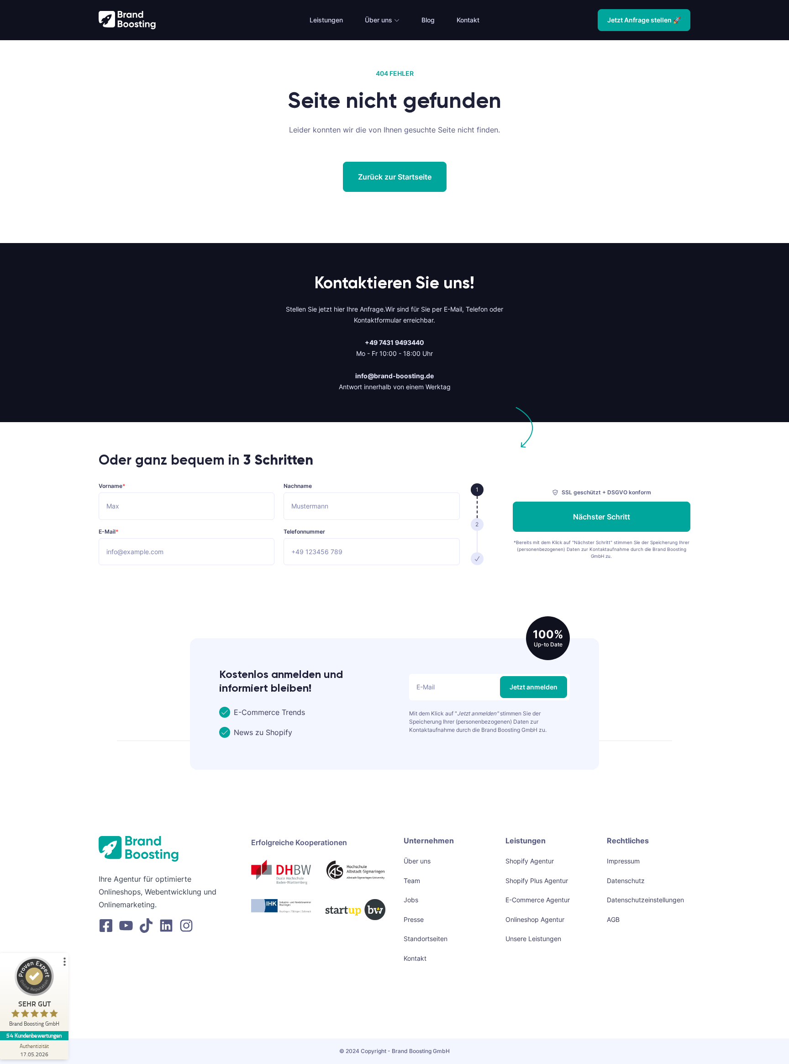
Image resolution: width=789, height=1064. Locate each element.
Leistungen (326, 20)
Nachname (298, 486)
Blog (428, 20)
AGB (613, 919)
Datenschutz (626, 880)
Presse (414, 919)
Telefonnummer (304, 532)
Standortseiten (425, 938)
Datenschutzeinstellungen (645, 900)
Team (412, 880)
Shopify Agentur (529, 861)
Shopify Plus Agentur (536, 880)
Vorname (112, 486)
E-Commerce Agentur (537, 900)
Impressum (623, 861)
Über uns (378, 20)
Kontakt (468, 20)
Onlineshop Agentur (534, 919)
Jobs (411, 900)
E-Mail (109, 532)
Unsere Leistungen (533, 938)
